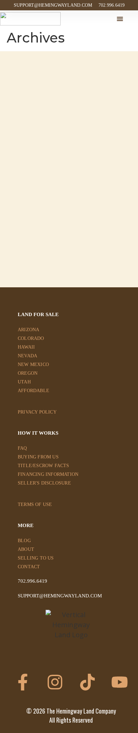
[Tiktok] (87, 682)
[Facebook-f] (22, 682)
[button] (120, 19)
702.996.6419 (32, 581)
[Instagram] (55, 682)
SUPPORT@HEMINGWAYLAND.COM (60, 595)
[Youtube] (119, 682)
